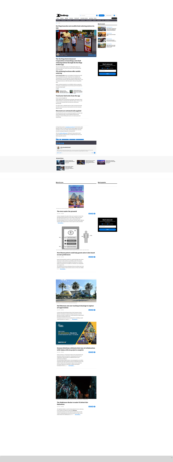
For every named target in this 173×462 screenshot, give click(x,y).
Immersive (99, 20)
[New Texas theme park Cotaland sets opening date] (102, 39)
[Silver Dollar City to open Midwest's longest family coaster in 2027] (102, 45)
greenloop (91, 18)
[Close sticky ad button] (171, 457)
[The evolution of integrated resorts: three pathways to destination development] (102, 28)
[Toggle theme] (114, 15)
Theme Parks (63, 20)
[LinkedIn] (94, 153)
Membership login (108, 15)
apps (60, 139)
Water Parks (69, 20)
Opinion (66, 18)
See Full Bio (59, 152)
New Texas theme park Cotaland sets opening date (111, 40)
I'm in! (107, 73)
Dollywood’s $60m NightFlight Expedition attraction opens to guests (64, 91)
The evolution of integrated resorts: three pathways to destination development (111, 29)
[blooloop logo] (62, 15)
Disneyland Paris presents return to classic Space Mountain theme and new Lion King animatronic (90, 162)
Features (62, 18)
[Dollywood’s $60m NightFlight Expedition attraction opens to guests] (57, 91)
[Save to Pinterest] (93, 55)
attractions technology (79, 139)
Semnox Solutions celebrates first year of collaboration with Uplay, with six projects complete (76, 349)
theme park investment (65, 139)
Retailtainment (89, 20)
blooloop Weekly (111, 68)
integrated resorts (109, 27)
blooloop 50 (76, 18)
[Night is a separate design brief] (102, 34)
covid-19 (57, 139)
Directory (71, 18)
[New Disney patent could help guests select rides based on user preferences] (76, 237)
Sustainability (107, 20)
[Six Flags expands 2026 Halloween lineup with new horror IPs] (61, 162)
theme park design (109, 33)
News (58, 18)
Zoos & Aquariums (76, 20)
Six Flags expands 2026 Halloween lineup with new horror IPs (70, 161)
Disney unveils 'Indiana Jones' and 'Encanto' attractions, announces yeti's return (69, 168)
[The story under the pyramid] (76, 196)
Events (95, 18)
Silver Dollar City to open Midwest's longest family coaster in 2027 (111, 46)
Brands (94, 20)
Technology (83, 20)
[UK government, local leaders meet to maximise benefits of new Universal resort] (71, 91)
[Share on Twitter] (91, 55)
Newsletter (114, 18)
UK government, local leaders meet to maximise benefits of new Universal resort (77, 91)
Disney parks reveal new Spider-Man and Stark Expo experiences (110, 161)
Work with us (101, 15)
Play (103, 20)
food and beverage (72, 139)
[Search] (97, 15)
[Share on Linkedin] (89, 55)
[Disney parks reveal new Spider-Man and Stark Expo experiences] (101, 162)
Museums (58, 20)
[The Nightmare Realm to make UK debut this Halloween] (76, 387)
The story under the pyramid (67, 211)
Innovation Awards (84, 18)
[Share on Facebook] (95, 55)
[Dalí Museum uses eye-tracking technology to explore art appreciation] (76, 290)
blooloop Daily (105, 68)
